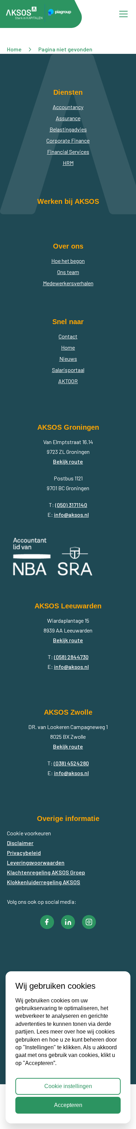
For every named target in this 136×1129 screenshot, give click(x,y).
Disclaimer (20, 842)
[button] (47, 922)
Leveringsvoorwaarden (36, 862)
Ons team (68, 272)
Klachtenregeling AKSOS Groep (46, 872)
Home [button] (14, 49)
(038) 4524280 (71, 763)
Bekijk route (68, 461)
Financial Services (68, 151)
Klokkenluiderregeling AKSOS (43, 882)
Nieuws (68, 358)
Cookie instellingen (68, 1086)
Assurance (68, 118)
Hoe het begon (68, 260)
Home (68, 347)
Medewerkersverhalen (68, 283)
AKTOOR (68, 381)
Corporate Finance (68, 140)
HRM (68, 162)
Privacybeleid (24, 852)
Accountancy (68, 106)
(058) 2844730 (71, 656)
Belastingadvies (68, 129)
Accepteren (68, 1105)
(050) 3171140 (71, 504)
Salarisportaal (68, 369)
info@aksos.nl (71, 514)
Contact (68, 336)
